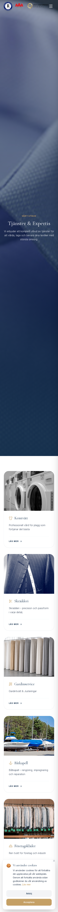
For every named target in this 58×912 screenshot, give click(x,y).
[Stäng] (54, 860)
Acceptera (29, 902)
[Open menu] (50, 6)
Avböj (29, 893)
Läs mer (26, 884)
